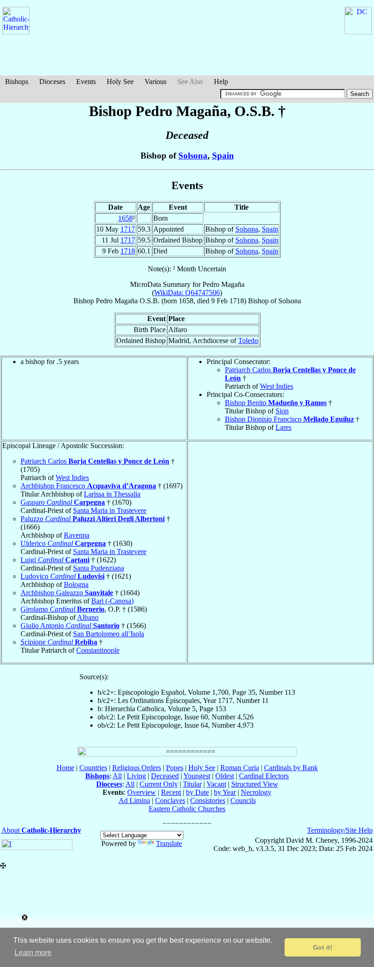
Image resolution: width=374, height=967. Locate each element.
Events (86, 81)
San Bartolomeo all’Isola (108, 634)
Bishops (16, 81)
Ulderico (63, 543)
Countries (93, 767)
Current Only (159, 784)
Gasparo (63, 502)
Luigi (55, 560)
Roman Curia (239, 767)
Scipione (59, 642)
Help (221, 81)
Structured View (254, 784)
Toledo (248, 340)
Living (136, 776)
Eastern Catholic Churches (187, 809)
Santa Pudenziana (98, 568)
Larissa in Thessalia (112, 494)
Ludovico (62, 576)
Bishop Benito (276, 403)
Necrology (256, 792)
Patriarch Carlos (95, 461)
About (41, 830)
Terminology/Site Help (340, 830)
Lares (283, 427)
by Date (197, 792)
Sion (282, 411)
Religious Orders (136, 767)
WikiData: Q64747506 (187, 292)
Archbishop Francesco (88, 486)
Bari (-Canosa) (112, 601)
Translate (169, 843)
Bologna (76, 584)
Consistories (207, 800)
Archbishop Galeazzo (67, 593)
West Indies (276, 386)
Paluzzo (93, 519)
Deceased (165, 776)
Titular (192, 784)
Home (65, 767)
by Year (225, 792)
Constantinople (97, 650)
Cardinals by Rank (291, 767)
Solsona (193, 155)
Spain (223, 155)
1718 (127, 251)
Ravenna (76, 535)
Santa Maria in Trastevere (109, 510)
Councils (243, 800)
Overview (141, 792)
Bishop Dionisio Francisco (289, 419)
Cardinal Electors (264, 776)
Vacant (216, 784)
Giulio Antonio (70, 625)
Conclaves (170, 800)
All (117, 776)
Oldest (224, 776)
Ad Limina (134, 800)
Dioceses (52, 81)
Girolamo (62, 609)
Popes (174, 767)
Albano (88, 617)
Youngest (196, 776)
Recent (171, 792)
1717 (127, 229)
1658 (125, 218)
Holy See (120, 81)
